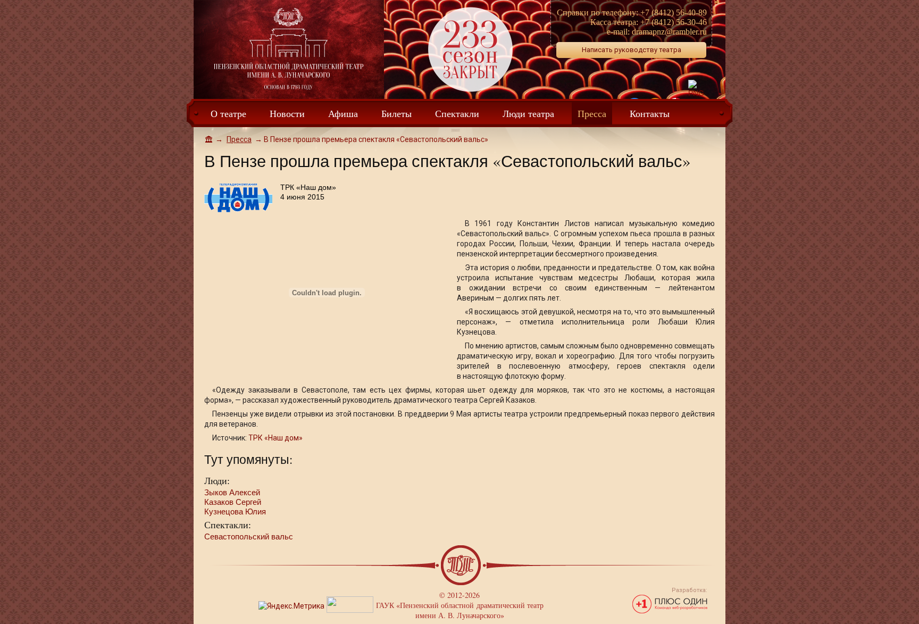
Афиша (343, 113)
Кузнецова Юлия (235, 511)
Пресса (592, 113)
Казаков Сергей (232, 501)
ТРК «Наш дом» (275, 438)
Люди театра (528, 113)
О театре (228, 113)
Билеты (396, 113)
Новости (287, 113)
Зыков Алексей (232, 492)
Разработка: (689, 590)
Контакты (650, 113)
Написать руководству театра (631, 50)
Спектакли (457, 113)
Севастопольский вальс (248, 536)
